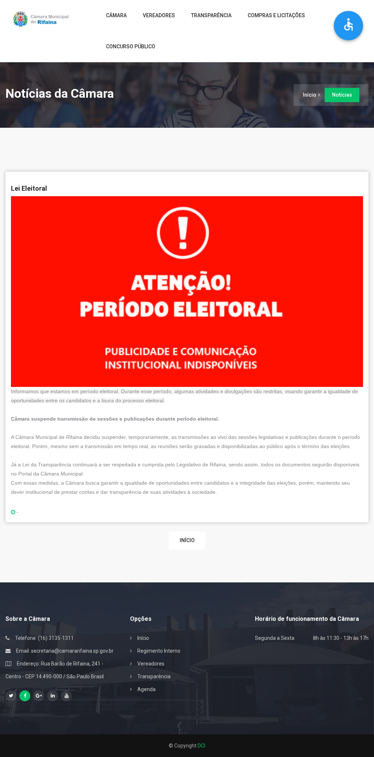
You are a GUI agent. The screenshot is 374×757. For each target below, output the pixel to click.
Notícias (342, 95)
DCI (201, 746)
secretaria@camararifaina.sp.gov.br (72, 651)
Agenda (146, 689)
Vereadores (159, 15)
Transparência (211, 15)
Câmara (116, 15)
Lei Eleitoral (29, 188)
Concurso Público (130, 46)
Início (309, 95)
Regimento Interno (158, 651)
